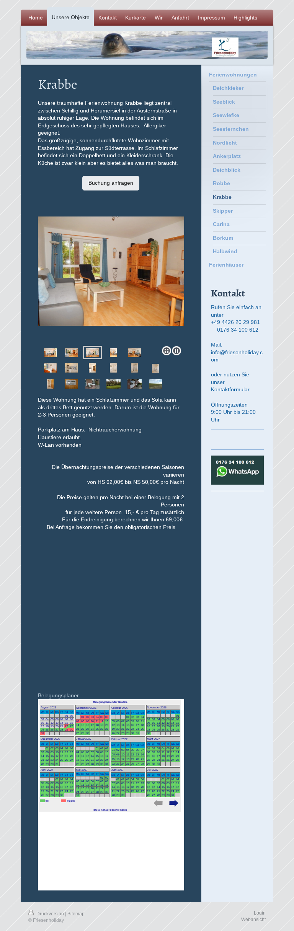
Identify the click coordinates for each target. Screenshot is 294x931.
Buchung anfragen (110, 183)
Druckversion (50, 913)
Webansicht (253, 919)
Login (260, 913)
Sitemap (76, 913)
